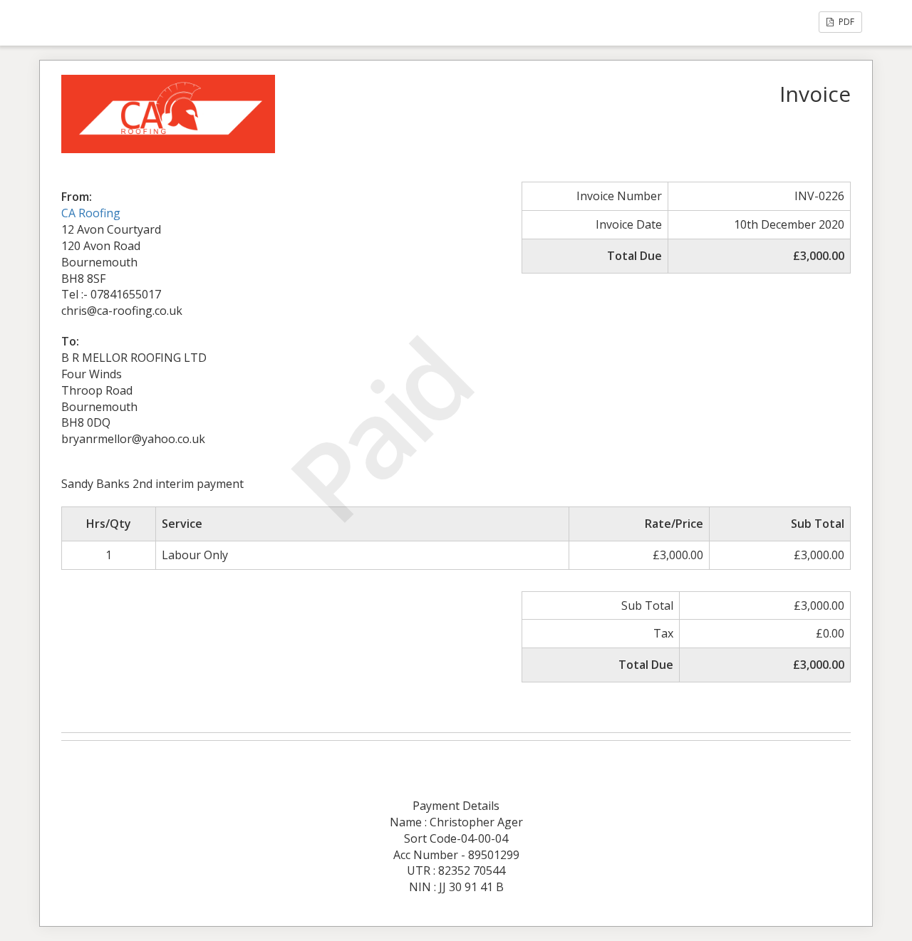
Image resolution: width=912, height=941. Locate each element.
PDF (845, 22)
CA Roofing (90, 213)
